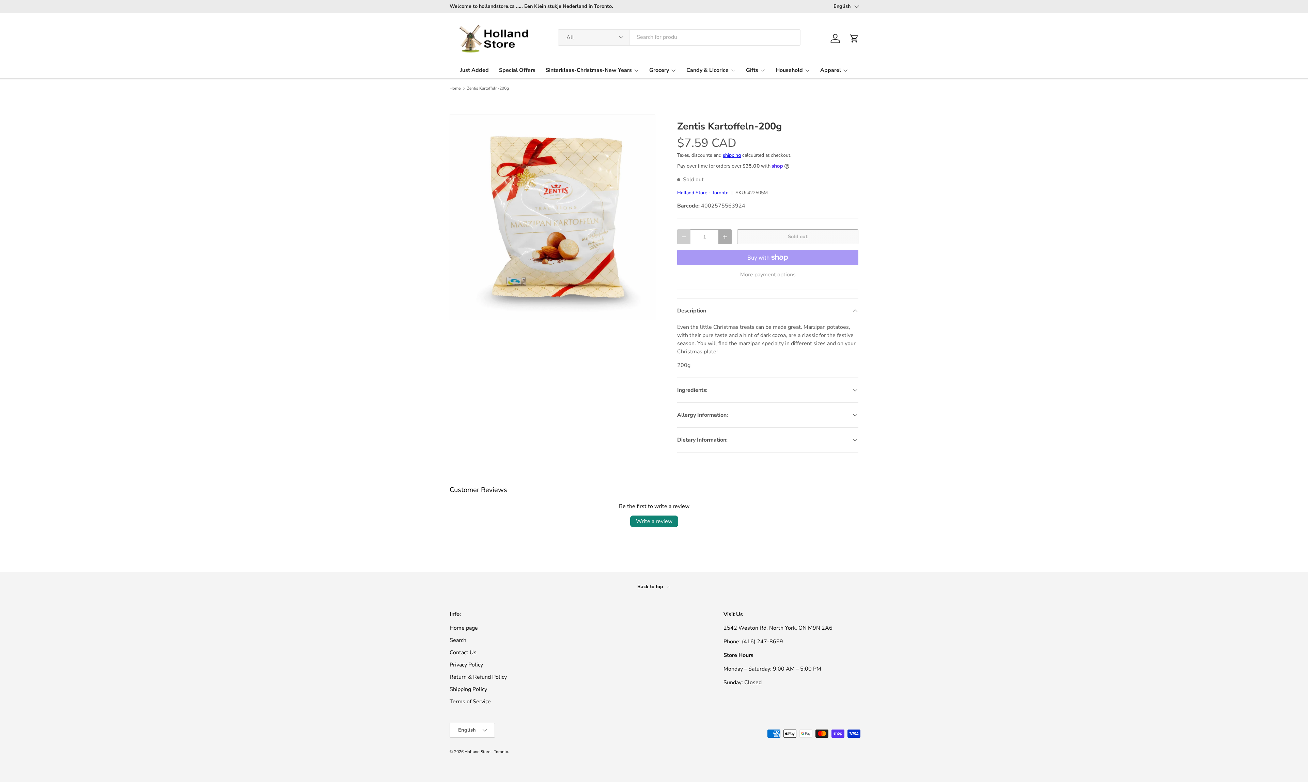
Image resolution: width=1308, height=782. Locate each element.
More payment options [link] (768, 274)
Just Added (474, 70)
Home (455, 88)
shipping (732, 155)
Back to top (650, 586)
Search (458, 640)
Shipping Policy (468, 689)
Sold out (798, 236)
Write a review (654, 521)
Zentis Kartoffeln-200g (488, 88)
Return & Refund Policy (478, 677)
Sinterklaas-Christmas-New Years (589, 70)
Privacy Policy (466, 665)
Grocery (659, 70)
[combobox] (679, 37)
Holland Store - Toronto (703, 192)
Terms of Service (470, 701)
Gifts (752, 70)
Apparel (830, 70)
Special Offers (517, 70)
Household (789, 70)
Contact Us (463, 652)
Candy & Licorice (707, 70)
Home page (464, 628)
